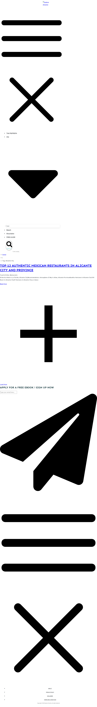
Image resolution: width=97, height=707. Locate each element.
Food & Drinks (4, 275)
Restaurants (13, 275)
